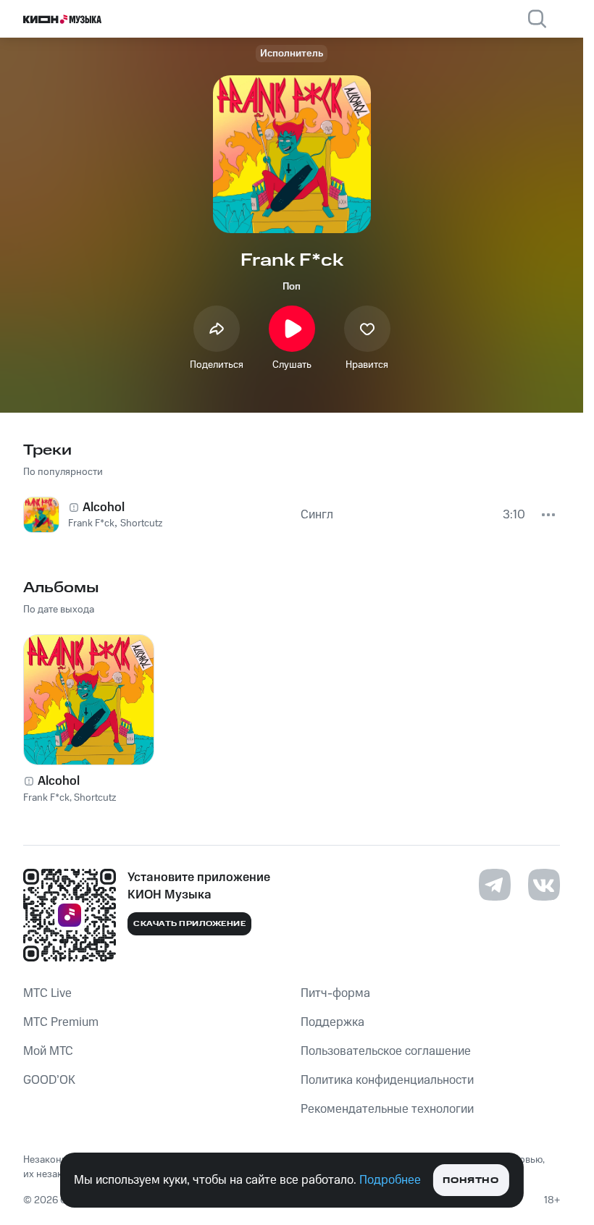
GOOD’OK (49, 1080)
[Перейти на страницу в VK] (544, 885)
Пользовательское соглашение (386, 1051)
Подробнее (390, 1180)
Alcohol (59, 781)
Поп (292, 286)
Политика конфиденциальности (387, 1080)
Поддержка (332, 1022)
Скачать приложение (189, 924)
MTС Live (47, 993)
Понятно (470, 1180)
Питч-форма (335, 993)
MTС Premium (61, 1022)
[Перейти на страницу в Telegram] (495, 885)
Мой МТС (48, 1051)
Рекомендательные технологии (387, 1109)
